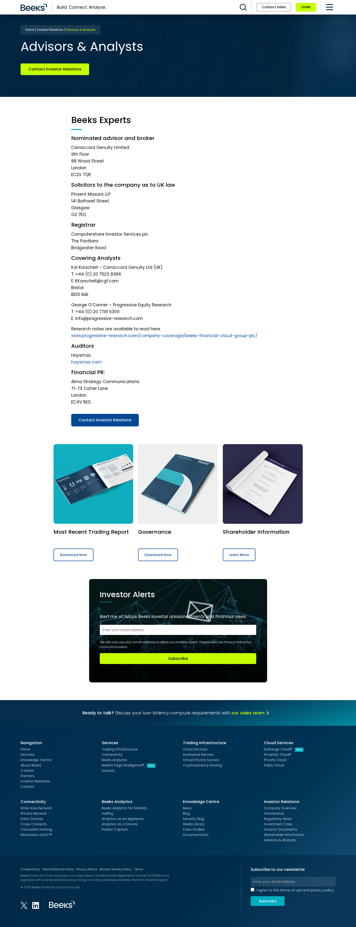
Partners (27, 776)
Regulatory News (278, 819)
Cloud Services (195, 749)
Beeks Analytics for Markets (124, 808)
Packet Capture (115, 829)
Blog (186, 813)
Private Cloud (275, 760)
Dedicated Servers (198, 754)
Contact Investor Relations (54, 69)
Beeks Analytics (114, 760)
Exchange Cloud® (283, 749)
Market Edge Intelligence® (128, 765)
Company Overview (280, 808)
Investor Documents (280, 829)
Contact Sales (274, 7)
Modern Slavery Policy (116, 869)
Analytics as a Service (120, 824)
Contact (27, 786)
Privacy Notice (235, 642)
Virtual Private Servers (201, 760)
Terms (138, 869)
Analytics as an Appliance (123, 819)
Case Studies (194, 829)
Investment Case (278, 824)
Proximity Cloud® (277, 754)
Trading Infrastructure (120, 749)
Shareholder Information (284, 835)
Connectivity (112, 754)
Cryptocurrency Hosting (202, 765)
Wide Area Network (36, 808)
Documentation (196, 835)
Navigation (31, 743)
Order (306, 7)
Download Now (73, 554)
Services (27, 754)
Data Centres (32, 819)
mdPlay (108, 813)
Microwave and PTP (36, 835)
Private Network (34, 813)
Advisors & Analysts (280, 840)
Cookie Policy (30, 869)
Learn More (239, 554)
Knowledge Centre (36, 760)
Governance (274, 813)
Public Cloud (274, 765)
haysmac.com (86, 362)
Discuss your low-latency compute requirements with (173, 713)
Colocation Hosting (36, 829)
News (187, 808)
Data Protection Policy (58, 869)
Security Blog (193, 819)
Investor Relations (35, 781)
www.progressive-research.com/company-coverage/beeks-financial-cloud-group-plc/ (164, 336)
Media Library (194, 824)
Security (108, 770)
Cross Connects (34, 824)
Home (25, 749)
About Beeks (31, 765)
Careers (27, 770)
